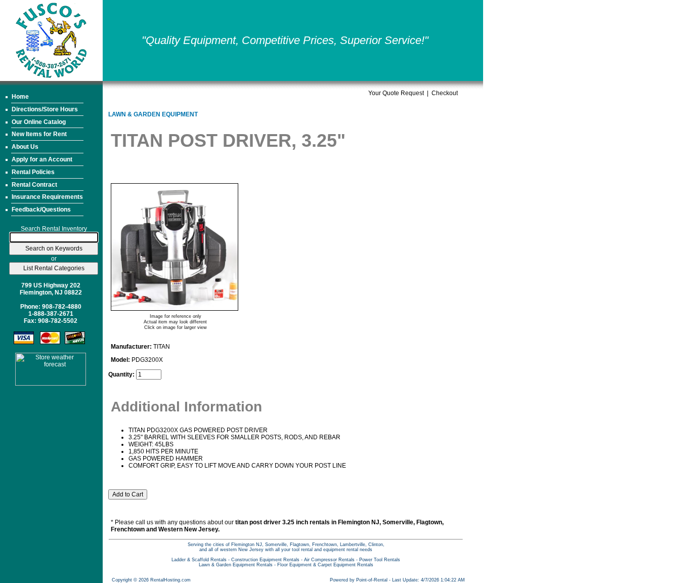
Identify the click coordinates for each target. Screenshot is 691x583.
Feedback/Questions (41, 209)
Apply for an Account (42, 159)
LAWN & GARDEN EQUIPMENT (153, 114)
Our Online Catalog (39, 122)
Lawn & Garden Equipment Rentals (236, 564)
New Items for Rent (39, 134)
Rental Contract (34, 184)
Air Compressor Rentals (329, 559)
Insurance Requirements (47, 196)
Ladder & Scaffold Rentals (199, 559)
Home (20, 96)
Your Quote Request (396, 93)
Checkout (444, 93)
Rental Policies (33, 172)
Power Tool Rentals (379, 559)
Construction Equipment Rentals (265, 559)
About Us (25, 146)
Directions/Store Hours (45, 109)
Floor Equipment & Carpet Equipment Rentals (325, 564)
